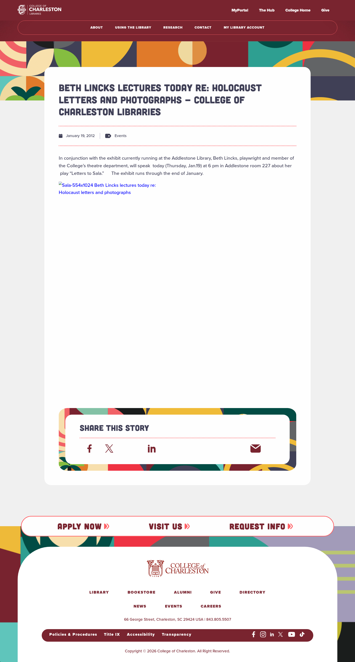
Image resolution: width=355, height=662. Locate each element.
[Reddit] (131, 448)
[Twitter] (110, 448)
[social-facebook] (253, 634)
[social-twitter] (281, 634)
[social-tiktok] (302, 634)
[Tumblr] (193, 448)
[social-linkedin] (272, 634)
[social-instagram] (263, 634)
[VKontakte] (235, 448)
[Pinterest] (214, 448)
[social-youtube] (291, 634)
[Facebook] (90, 448)
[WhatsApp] (172, 448)
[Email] (255, 448)
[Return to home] (48, 10)
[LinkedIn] (152, 448)
